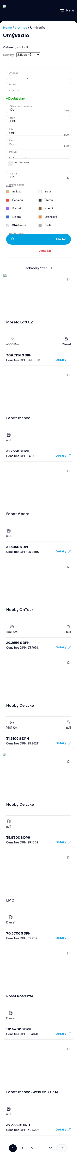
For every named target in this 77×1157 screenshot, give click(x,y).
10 (51, 1148)
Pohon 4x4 (22, 162)
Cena (13, 173)
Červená (17, 200)
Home (7, 27)
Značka (14, 73)
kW (11, 129)
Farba (10, 186)
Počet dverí (16, 233)
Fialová (16, 208)
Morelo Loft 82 (19, 322)
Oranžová (50, 217)
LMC (10, 900)
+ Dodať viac (15, 98)
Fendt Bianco (18, 418)
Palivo (13, 152)
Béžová (17, 191)
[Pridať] (68, 279)
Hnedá (48, 208)
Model (13, 84)
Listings (21, 27)
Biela (47, 191)
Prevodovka (16, 185)
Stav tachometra (21, 106)
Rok (12, 117)
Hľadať (61, 239)
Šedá (47, 225)
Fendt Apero (17, 514)
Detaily (61, 360)
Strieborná (19, 225)
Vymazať (40, 251)
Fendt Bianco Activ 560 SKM (32, 1092)
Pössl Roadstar (19, 996)
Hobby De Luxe (20, 705)
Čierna (48, 200)
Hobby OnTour (19, 610)
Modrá (16, 217)
